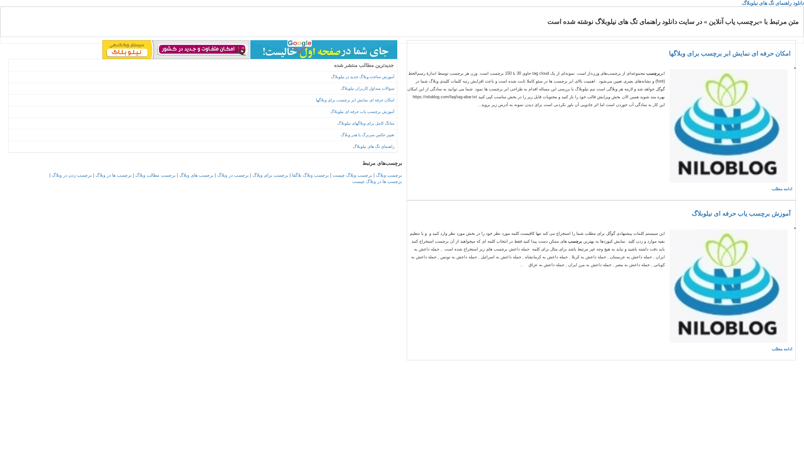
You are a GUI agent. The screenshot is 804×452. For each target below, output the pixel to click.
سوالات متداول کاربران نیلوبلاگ (367, 88)
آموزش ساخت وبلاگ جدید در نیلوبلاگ (362, 76)
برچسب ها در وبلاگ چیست (377, 181)
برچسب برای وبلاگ (270, 175)
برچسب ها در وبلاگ (113, 175)
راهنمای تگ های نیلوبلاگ (373, 146)
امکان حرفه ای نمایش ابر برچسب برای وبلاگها (730, 53)
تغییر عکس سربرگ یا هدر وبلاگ (367, 134)
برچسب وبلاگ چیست (352, 175)
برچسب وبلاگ (389, 175)
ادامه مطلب (782, 188)
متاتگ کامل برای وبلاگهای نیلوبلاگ (365, 123)
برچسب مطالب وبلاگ (155, 175)
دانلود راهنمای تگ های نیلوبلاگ (773, 3)
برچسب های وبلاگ (196, 175)
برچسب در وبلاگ (233, 175)
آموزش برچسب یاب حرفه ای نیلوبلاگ (741, 213)
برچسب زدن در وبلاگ (72, 175)
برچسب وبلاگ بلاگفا (310, 175)
